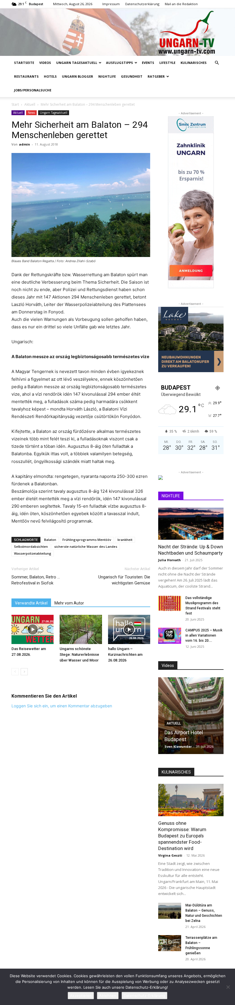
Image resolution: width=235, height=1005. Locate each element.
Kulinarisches (194, 62)
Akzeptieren (81, 995)
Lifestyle (167, 62)
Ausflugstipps (119, 62)
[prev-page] (15, 671)
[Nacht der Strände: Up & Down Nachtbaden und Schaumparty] (191, 524)
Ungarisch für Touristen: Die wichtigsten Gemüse (124, 580)
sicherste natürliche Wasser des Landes (85, 546)
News (31, 113)
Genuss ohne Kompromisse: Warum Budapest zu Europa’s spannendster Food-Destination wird (182, 835)
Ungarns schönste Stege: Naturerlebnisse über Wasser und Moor (79, 654)
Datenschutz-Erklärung (144, 995)
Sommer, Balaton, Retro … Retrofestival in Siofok (35, 580)
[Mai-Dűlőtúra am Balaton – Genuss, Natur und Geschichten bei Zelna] (169, 911)
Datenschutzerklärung (142, 4)
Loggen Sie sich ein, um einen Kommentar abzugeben (61, 705)
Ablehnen (107, 995)
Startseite (24, 62)
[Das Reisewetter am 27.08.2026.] (32, 629)
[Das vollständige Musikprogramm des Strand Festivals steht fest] (169, 603)
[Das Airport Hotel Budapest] (191, 715)
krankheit (124, 539)
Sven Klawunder (178, 746)
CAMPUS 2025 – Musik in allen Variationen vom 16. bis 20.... (203, 635)
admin (24, 144)
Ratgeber (156, 76)
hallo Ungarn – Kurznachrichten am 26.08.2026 (125, 654)
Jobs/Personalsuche (32, 90)
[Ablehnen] (228, 987)
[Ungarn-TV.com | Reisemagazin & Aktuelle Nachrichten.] (117, 32)
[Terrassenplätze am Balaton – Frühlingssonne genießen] (169, 943)
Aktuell (29, 104)
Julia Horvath (169, 560)
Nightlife (107, 76)
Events (148, 62)
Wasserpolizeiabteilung (32, 553)
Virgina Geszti (170, 855)
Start (15, 104)
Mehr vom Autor (69, 603)
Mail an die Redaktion (181, 4)
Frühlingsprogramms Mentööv (86, 539)
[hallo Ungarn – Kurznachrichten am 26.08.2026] (129, 629)
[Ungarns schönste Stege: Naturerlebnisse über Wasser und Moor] (81, 629)
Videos (45, 62)
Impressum (111, 4)
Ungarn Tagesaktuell (76, 62)
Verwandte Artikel (31, 603)
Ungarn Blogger (77, 76)
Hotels (50, 76)
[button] (217, 63)
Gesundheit (131, 76)
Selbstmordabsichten (31, 546)
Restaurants (26, 76)
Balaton (50, 539)
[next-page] (24, 671)
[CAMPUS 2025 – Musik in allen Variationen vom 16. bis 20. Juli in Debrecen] (169, 636)
